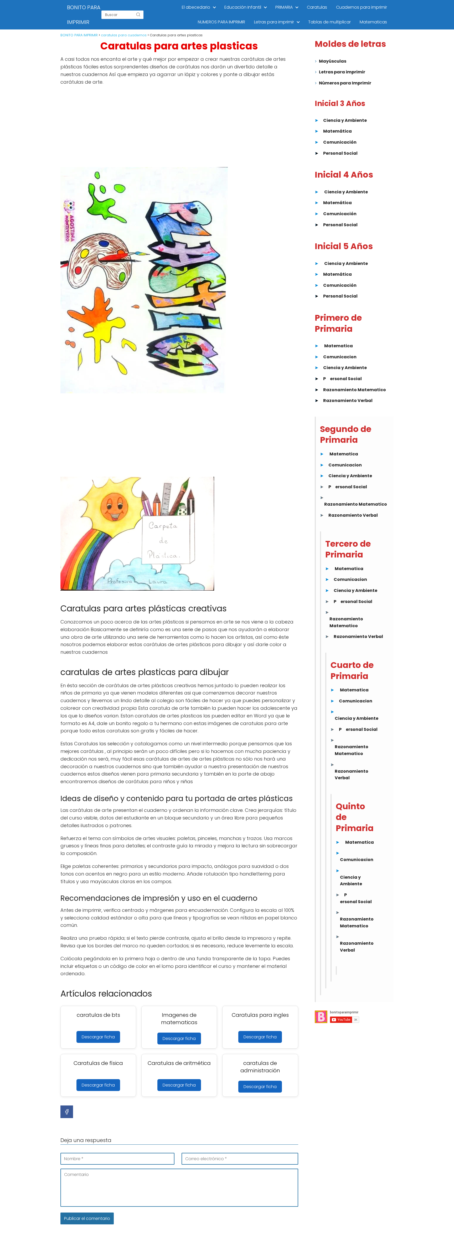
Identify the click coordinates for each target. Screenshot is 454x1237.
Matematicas (373, 22)
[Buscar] (138, 15)
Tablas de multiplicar (329, 22)
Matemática (337, 131)
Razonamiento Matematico (354, 390)
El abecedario (196, 7)
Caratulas (317, 7)
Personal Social (340, 153)
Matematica (338, 346)
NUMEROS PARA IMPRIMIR (221, 22)
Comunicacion (340, 357)
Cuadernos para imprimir (361, 7)
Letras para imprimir (274, 22)
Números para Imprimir (345, 83)
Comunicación (340, 142)
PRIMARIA (284, 7)
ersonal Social (346, 379)
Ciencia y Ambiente (345, 120)
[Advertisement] (179, 128)
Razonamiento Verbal (348, 401)
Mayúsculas (332, 61)
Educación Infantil (242, 7)
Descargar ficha (98, 1037)
